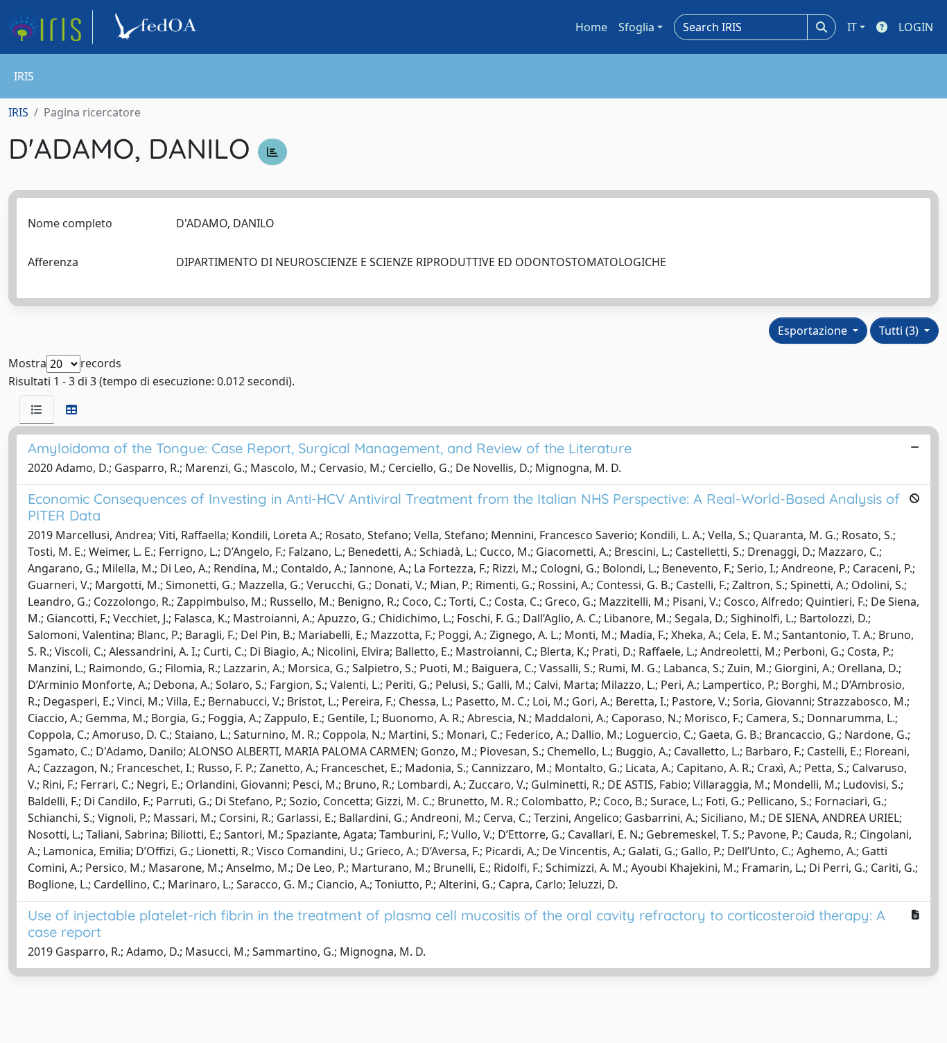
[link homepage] (50, 27)
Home (591, 27)
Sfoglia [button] (636, 27)
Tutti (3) (900, 330)
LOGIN (915, 27)
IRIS (18, 112)
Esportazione (814, 330)
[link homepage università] (158, 27)
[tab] (36, 409)
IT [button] (852, 27)
